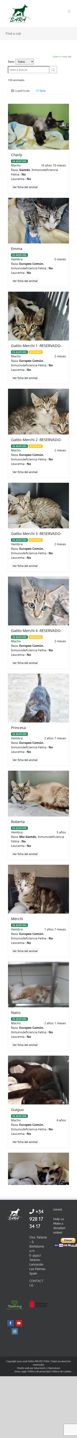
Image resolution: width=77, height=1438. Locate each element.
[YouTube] (19, 1323)
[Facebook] (10, 1323)
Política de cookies (61, 1371)
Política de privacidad (39, 1371)
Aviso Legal (20, 1371)
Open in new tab (62, 56)
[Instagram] (15, 1331)
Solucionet (39, 1368)
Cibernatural (53, 1368)
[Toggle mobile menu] (69, 12)
